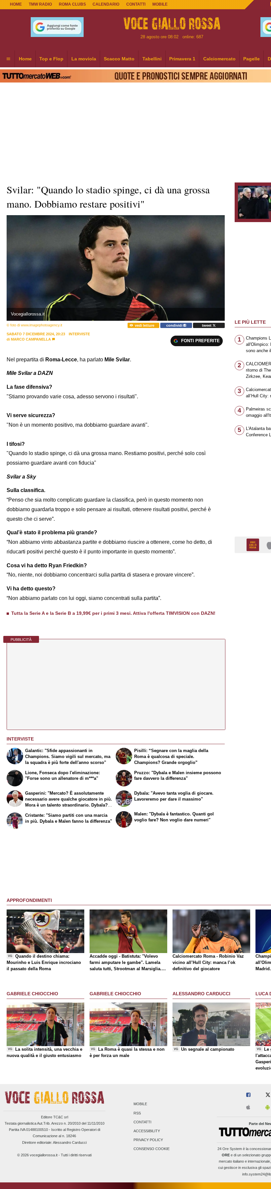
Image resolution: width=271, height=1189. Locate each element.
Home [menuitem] (25, 58)
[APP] (254, 544)
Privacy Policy (148, 1140)
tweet (207, 325)
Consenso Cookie (152, 1149)
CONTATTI (135, 4)
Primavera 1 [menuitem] (182, 58)
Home (16, 4)
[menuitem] (8, 59)
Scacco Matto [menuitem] (119, 58)
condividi (174, 325)
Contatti (142, 1122)
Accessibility (147, 1131)
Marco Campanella (31, 339)
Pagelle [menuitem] (251, 58)
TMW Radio (40, 4)
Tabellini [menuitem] (152, 58)
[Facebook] (248, 1095)
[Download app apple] (248, 1107)
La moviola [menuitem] (83, 58)
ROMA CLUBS (72, 4)
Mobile (140, 1104)
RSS (137, 1113)
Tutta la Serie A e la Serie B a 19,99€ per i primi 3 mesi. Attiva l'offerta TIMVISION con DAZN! (113, 613)
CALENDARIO (106, 4)
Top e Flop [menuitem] (51, 58)
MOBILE (160, 4)
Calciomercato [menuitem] (219, 58)
